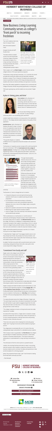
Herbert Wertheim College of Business (26, 8)
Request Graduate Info (26, 391)
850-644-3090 (39, 407)
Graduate (26, 13)
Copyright (29, 423)
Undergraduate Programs (25, 385)
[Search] (45, 2)
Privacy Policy (30, 421)
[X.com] (23, 372)
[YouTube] (32, 372)
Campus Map (15, 378)
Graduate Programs (25, 387)
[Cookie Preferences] (40, 426)
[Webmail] (42, 2)
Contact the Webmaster (27, 394)
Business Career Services (13, 289)
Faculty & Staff (14, 16)
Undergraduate (18, 13)
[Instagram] (26, 372)
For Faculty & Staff (37, 382)
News (15, 382)
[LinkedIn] (29, 372)
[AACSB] (26, 401)
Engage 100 (29, 287)
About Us (9, 13)
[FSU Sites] (48, 2)
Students (42, 13)
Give (40, 16)
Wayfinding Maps (15, 380)
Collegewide (7, 20)
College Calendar (37, 380)
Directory (37, 378)
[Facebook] (20, 372)
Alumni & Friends (25, 16)
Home (4, 18)
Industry (34, 16)
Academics (34, 13)
